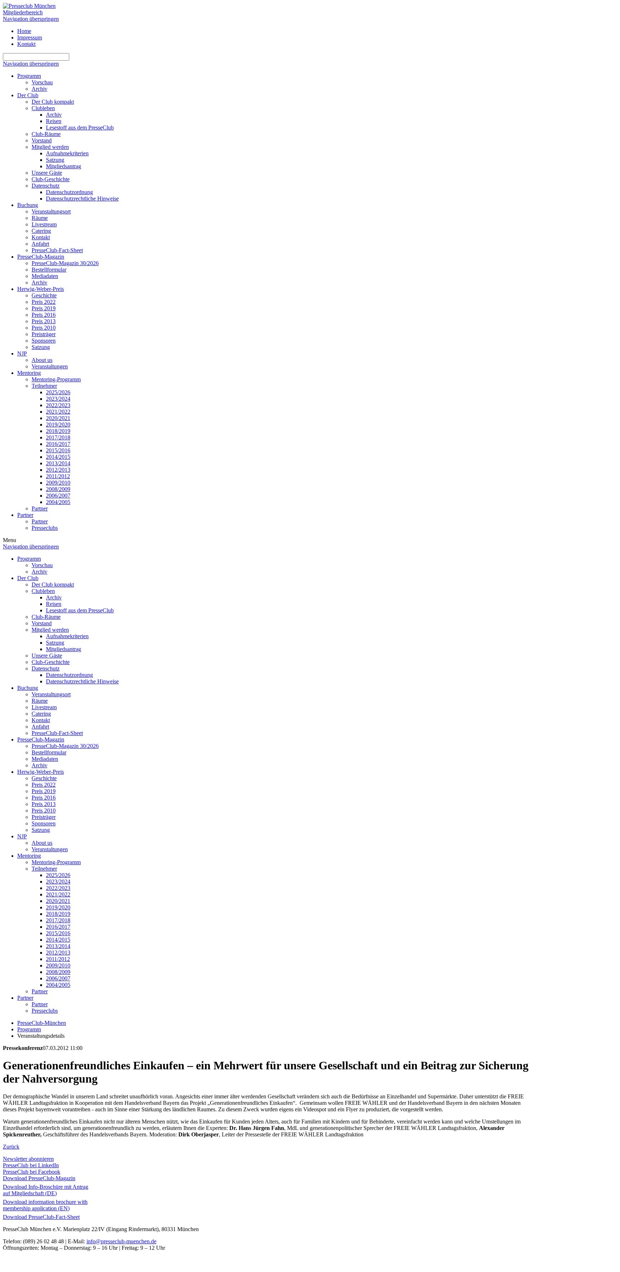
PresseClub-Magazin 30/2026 (65, 263)
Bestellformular (49, 270)
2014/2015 (58, 457)
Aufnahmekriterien (67, 153)
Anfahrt (40, 244)
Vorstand (42, 140)
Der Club (27, 95)
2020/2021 (58, 418)
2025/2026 (58, 392)
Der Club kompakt (53, 102)
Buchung (27, 205)
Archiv (39, 89)
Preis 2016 (44, 315)
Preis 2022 (44, 302)
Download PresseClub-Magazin (39, 1178)
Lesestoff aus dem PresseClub (80, 127)
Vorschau (42, 82)
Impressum (29, 37)
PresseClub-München (41, 1023)
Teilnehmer (44, 386)
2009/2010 (58, 483)
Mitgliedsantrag (63, 166)
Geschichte (44, 295)
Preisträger (44, 334)
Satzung (55, 160)
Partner (40, 508)
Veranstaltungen (50, 366)
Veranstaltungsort (51, 211)
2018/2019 (58, 431)
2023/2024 (58, 399)
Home (24, 31)
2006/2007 (58, 496)
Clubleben (43, 108)
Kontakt (26, 44)
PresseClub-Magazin (40, 257)
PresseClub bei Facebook (31, 1172)
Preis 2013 (44, 321)
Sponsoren (44, 341)
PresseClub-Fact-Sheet (57, 250)
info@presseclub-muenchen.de (121, 1241)
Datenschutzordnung (69, 192)
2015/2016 (58, 450)
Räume (40, 218)
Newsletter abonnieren (28, 1159)
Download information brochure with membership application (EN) (45, 1205)
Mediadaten (45, 276)
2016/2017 (58, 444)
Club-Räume (46, 134)
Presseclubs (45, 528)
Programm (29, 76)
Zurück (11, 1147)
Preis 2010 (44, 328)
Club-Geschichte (51, 179)
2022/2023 (58, 405)
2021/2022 (58, 412)
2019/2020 (58, 424)
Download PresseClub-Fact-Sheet (41, 1217)
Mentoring (29, 373)
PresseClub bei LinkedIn (31, 1165)
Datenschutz (46, 186)
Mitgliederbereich (23, 12)
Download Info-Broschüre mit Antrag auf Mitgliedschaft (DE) (45, 1190)
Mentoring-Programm (56, 379)
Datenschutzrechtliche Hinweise (82, 198)
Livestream (44, 224)
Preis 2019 (44, 308)
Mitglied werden (50, 147)
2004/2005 (58, 502)
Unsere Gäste (47, 173)
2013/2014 (58, 463)
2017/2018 (58, 437)
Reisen (53, 121)
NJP (22, 353)
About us (42, 360)
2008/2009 (58, 489)
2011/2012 (58, 476)
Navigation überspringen (31, 19)
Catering (41, 231)
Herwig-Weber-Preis (40, 289)
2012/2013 (58, 470)
